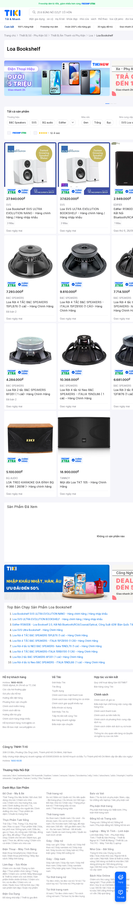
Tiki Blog (56, 686)
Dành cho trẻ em (17, 837)
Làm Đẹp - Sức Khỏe (15, 864)
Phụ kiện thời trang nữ (100, 809)
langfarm (17, 778)
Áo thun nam (52, 818)
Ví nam (49, 893)
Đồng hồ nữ (107, 822)
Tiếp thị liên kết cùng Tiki (64, 716)
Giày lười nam (53, 862)
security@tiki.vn (27, 727)
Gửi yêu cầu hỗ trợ (11, 693)
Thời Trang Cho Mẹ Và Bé (15, 797)
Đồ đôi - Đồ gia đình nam (68, 826)
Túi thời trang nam (57, 889)
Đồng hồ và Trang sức (103, 818)
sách (93, 18)
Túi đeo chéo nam (64, 893)
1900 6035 (16, 760)
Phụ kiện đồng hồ (104, 825)
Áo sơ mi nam (66, 821)
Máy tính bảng (16, 858)
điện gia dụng (37, 18)
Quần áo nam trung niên (64, 832)
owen (56, 775)
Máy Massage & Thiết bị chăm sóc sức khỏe (22, 875)
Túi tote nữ (64, 883)
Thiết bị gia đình (29, 897)
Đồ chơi (33, 797)
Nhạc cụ (113, 867)
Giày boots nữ (58, 850)
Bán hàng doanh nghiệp (64, 720)
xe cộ (50, 18)
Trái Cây (7, 823)
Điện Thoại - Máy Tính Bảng (19, 849)
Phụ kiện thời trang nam (108, 811)
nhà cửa (84, 18)
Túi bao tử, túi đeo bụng (73, 896)
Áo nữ (49, 797)
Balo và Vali (97, 793)
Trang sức (95, 822)
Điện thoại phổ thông (18, 855)
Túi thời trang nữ (56, 877)
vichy (34, 778)
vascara (7, 775)
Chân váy (67, 803)
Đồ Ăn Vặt (101, 887)
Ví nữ (78, 881)
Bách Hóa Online (100, 875)
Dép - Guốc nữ (68, 844)
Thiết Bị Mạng (107, 840)
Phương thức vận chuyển (15, 702)
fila (40, 778)
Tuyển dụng (58, 691)
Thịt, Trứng (18, 823)
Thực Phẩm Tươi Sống (16, 819)
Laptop (117, 843)
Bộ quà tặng (104, 893)
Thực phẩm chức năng (19, 871)
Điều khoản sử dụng (62, 707)
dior (14, 775)
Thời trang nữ (54, 793)
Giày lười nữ (72, 850)
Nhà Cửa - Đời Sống (102, 849)
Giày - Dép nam (55, 858)
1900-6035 (17, 682)
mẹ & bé (60, 18)
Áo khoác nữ (69, 800)
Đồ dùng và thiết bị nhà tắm (110, 861)
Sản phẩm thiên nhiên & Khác (20, 878)
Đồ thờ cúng (101, 867)
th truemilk (37, 775)
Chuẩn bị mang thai (18, 814)
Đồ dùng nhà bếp (11, 897)
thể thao (103, 18)
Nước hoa (14, 885)
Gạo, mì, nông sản (19, 832)
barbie (48, 775)
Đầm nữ (57, 797)
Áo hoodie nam (60, 823)
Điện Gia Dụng (11, 893)
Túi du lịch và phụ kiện (107, 797)
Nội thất (104, 858)
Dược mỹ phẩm (30, 887)
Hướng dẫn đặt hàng (13, 698)
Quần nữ (67, 797)
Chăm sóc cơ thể (17, 874)
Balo (92, 797)
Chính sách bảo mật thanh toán (67, 695)
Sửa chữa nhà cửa (104, 855)
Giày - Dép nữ (54, 840)
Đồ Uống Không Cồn (108, 890)
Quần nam (65, 818)
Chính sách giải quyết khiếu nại (67, 703)
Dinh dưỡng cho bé (18, 805)
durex (72, 775)
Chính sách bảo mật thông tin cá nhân (71, 699)
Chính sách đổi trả (11, 710)
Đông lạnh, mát (23, 829)
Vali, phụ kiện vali (120, 800)
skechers (104, 775)
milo (96, 775)
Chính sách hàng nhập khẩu (16, 718)
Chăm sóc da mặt (11, 868)
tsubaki (47, 778)
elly (90, 775)
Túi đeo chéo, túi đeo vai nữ (60, 881)
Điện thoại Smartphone (14, 853)
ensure (63, 775)
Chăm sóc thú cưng (99, 879)
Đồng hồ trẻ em (122, 825)
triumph (121, 775)
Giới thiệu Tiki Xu (60, 711)
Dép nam (61, 865)
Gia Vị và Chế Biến (105, 885)
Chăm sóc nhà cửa (21, 843)
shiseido (7, 778)
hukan (27, 778)
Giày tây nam (67, 862)
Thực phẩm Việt (29, 826)
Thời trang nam (55, 814)
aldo (113, 775)
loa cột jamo (116, 18)
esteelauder (24, 775)
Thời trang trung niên (62, 808)
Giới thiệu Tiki (58, 682)
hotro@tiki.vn (28, 723)
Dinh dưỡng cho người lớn (20, 808)
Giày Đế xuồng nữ (65, 853)
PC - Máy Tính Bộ (103, 843)
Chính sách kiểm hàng (14, 706)
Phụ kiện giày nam (61, 868)
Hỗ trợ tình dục (27, 885)
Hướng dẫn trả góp (12, 714)
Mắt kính (117, 809)
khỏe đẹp (72, 18)
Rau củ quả (13, 826)
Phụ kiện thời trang (101, 805)
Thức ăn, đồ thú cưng (18, 840)
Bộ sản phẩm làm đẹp (21, 886)
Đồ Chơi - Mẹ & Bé (13, 793)
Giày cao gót (52, 844)
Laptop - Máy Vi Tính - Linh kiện (109, 831)
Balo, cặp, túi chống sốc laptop (110, 798)
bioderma (82, 775)
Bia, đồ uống (14, 835)
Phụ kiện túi (77, 883)
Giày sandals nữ (63, 847)
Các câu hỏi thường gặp (14, 689)
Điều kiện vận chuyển (62, 724)
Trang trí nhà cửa (98, 853)
